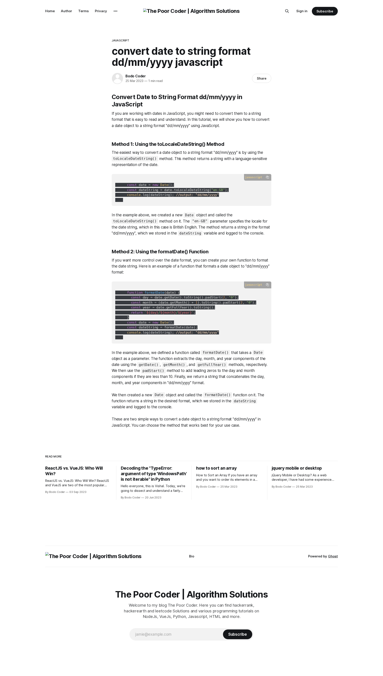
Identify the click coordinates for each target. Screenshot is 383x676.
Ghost (333, 556)
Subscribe (325, 11)
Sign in (301, 11)
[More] (115, 11)
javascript (120, 40)
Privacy (101, 11)
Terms (83, 11)
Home (50, 11)
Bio (191, 556)
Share (261, 78)
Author (66, 11)
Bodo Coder (135, 76)
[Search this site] (287, 11)
